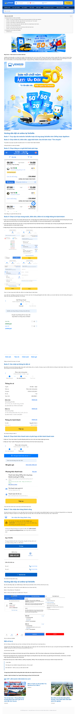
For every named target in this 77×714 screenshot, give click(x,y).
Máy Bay (38, 7)
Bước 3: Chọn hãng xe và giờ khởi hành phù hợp (16, 22)
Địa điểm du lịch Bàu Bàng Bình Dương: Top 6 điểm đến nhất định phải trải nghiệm (61, 699)
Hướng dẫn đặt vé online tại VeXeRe (12, 17)
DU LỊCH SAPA (16, 7)
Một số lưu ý (9, 31)
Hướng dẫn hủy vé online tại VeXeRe (13, 30)
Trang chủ (7, 7)
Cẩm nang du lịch (48, 7)
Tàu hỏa (32, 7)
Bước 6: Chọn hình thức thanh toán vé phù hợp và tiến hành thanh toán (20, 27)
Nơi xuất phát (20, 2)
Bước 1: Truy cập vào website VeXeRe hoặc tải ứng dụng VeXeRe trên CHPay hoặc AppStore (24, 19)
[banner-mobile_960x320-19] (38, 42)
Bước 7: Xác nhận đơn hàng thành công (14, 28)
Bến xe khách (60, 7)
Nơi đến (32, 2)
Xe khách (24, 7)
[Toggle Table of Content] (70, 16)
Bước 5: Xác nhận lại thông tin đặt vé (14, 25)
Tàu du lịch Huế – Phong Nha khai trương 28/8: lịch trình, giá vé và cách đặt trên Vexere (14, 699)
